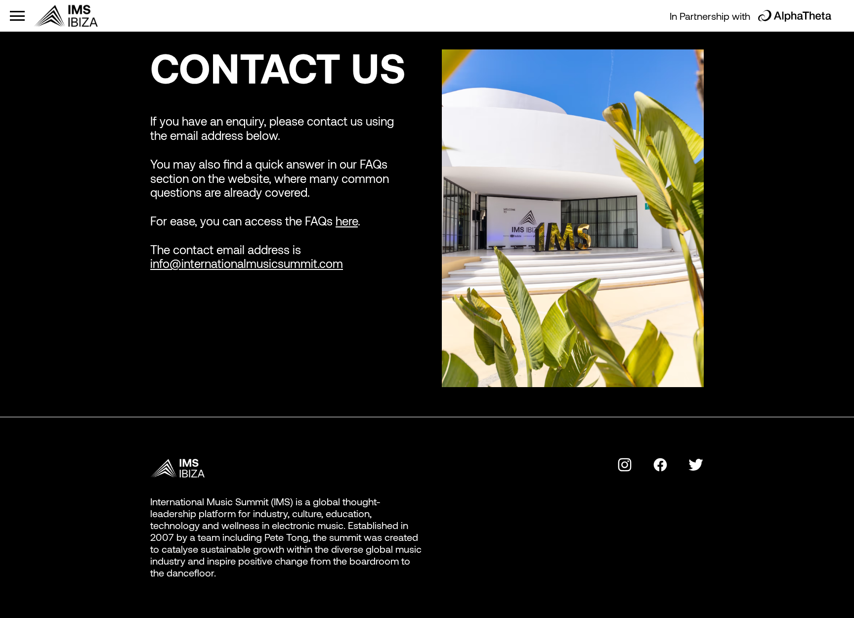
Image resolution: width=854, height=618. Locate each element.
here (347, 221)
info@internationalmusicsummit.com (246, 263)
